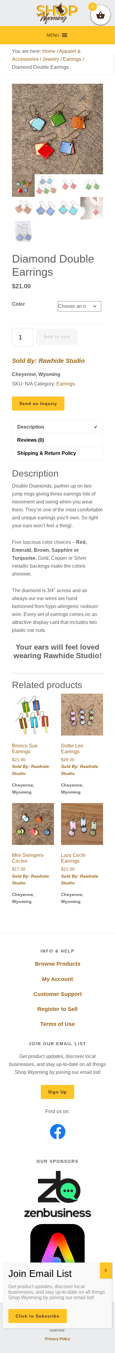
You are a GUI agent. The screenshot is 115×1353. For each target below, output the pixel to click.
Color (18, 304)
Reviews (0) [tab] (30, 440)
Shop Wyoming (57, 13)
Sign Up (57, 1091)
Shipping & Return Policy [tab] (46, 453)
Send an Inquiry (38, 403)
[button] (53, 35)
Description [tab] (30, 426)
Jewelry (50, 59)
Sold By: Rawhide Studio (48, 360)
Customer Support (57, 994)
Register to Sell (57, 1009)
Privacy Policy (57, 1339)
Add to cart (57, 336)
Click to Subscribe (37, 1316)
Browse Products (57, 964)
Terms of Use (57, 1024)
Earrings (72, 59)
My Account (57, 979)
